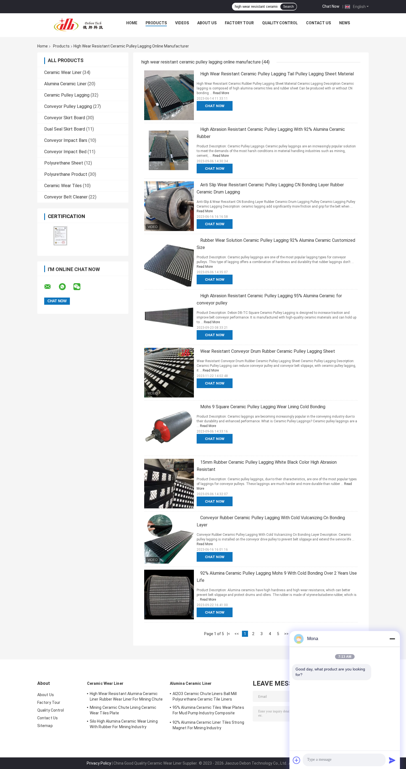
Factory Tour (239, 23)
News (344, 23)
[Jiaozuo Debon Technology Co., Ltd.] (78, 24)
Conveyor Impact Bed (65, 151)
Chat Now (330, 6)
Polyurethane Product (65, 174)
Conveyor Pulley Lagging (68, 106)
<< (236, 634)
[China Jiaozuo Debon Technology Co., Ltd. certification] (60, 236)
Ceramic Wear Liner (62, 72)
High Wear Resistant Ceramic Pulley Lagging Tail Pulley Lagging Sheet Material (277, 73)
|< (228, 634)
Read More (221, 93)
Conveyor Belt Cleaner (66, 197)
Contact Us (318, 23)
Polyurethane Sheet (63, 163)
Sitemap (45, 725)
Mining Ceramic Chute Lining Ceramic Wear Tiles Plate (123, 710)
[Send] (392, 760)
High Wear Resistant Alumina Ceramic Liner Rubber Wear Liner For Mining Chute (126, 696)
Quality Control (280, 23)
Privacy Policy (99, 763)
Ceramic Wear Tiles (63, 185)
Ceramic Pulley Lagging (66, 95)
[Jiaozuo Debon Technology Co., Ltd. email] (51, 287)
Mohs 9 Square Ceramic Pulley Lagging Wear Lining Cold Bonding (262, 406)
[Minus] (392, 638)
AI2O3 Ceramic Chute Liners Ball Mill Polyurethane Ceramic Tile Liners (205, 696)
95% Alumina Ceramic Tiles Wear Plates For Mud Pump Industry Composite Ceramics (208, 711)
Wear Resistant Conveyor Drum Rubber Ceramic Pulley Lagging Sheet (267, 351)
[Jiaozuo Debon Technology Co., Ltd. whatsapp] (66, 287)
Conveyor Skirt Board (64, 117)
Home (131, 23)
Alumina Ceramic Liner (65, 83)
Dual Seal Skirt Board (64, 129)
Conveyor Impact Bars (65, 140)
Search (288, 7)
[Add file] (296, 760)
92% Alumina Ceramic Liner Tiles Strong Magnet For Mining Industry (208, 725)
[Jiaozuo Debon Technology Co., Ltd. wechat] (80, 287)
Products (156, 23)
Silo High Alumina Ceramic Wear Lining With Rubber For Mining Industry (124, 724)
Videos (182, 23)
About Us (207, 23)
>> (286, 634)
